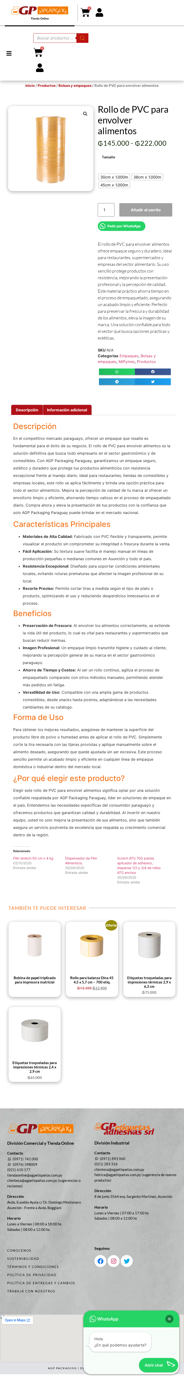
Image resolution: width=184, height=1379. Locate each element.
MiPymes (127, 361)
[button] (9, 53)
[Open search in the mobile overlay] (60, 38)
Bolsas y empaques (75, 86)
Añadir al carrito (146, 209)
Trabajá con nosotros (31, 1291)
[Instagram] (114, 1261)
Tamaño (108, 157)
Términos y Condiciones (33, 1267)
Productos (47, 86)
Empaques (129, 355)
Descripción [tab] (27, 410)
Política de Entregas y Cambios (41, 1283)
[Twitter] (127, 1261)
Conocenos (19, 1250)
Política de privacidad (32, 1275)
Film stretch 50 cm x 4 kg (33, 858)
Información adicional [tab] (67, 410)
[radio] (114, 177)
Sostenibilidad (23, 1259)
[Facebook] (100, 1261)
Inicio (30, 86)
